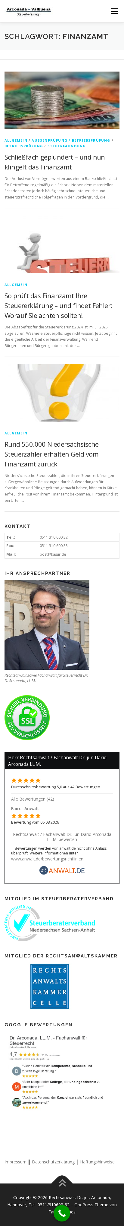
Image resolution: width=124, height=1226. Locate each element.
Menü (114, 11)
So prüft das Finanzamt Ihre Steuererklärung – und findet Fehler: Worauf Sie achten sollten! (58, 305)
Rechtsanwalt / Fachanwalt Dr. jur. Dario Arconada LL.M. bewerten (62, 836)
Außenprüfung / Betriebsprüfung (71, 140)
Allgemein (16, 140)
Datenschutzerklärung (53, 1162)
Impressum (15, 1162)
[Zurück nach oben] (62, 1183)
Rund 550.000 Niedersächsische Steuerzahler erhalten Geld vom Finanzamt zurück (52, 454)
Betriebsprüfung (24, 146)
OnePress (83, 1204)
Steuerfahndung (67, 146)
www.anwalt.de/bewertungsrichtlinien (47, 859)
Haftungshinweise (97, 1162)
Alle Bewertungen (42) (32, 799)
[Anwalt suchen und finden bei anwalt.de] (62, 873)
